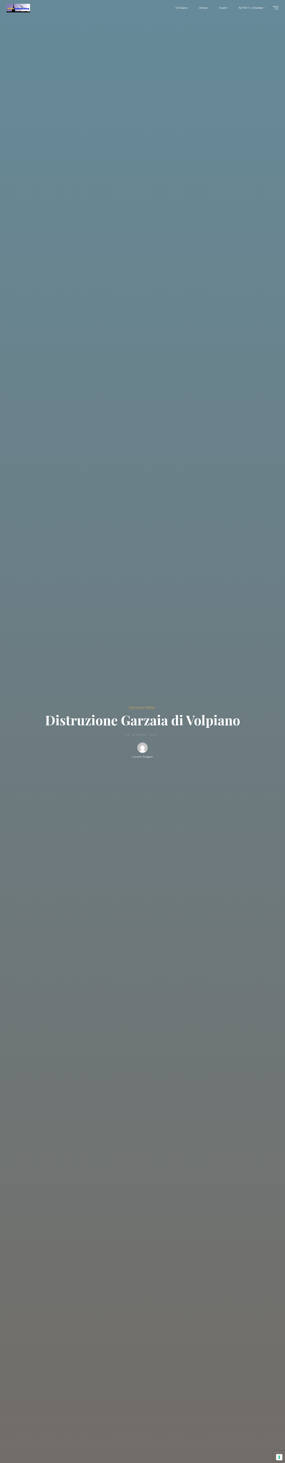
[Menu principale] (275, 8)
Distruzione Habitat (142, 707)
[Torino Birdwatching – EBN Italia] (18, 7)
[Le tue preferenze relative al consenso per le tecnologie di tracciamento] (279, 1457)
